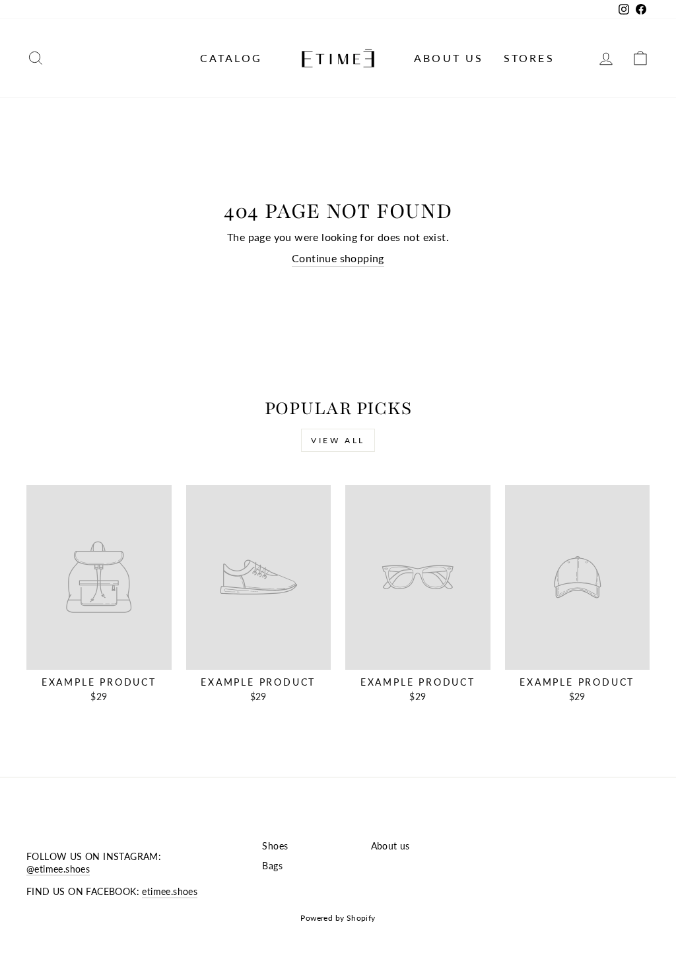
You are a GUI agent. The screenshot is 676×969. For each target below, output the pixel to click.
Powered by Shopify (337, 918)
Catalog (231, 58)
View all (338, 440)
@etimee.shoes (58, 869)
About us (449, 58)
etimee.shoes (169, 891)
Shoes (275, 846)
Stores (529, 58)
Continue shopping (338, 258)
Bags (272, 866)
